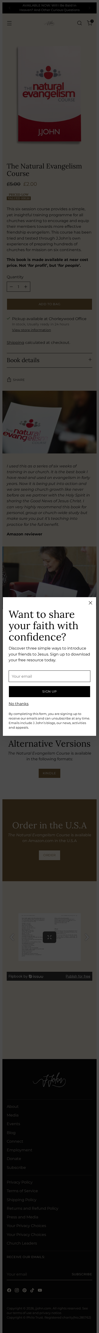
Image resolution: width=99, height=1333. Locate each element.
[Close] (90, 603)
